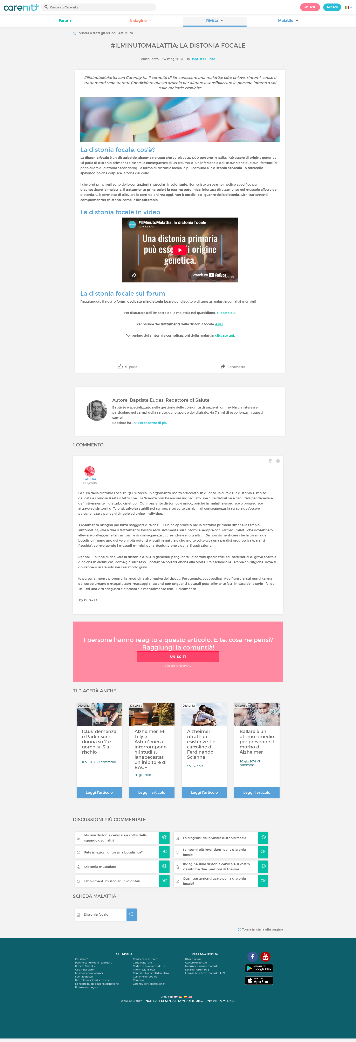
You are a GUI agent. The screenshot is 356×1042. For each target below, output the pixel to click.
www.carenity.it (133, 1000)
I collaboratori (84, 976)
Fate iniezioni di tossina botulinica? (113, 852)
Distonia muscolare (100, 867)
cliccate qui (226, 313)
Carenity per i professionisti (149, 983)
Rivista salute (193, 959)
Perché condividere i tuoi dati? (93, 962)
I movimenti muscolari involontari (112, 881)
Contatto (138, 980)
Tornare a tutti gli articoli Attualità (104, 33)
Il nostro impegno (86, 987)
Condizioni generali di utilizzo (151, 973)
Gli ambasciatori (85, 969)
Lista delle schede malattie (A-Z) (205, 973)
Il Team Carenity (85, 966)
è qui (219, 324)
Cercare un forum (196, 962)
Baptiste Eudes (203, 59)
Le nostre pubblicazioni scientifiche (97, 983)
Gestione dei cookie (145, 976)
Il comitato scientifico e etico (93, 980)
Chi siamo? (81, 959)
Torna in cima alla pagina (262, 929)
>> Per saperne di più (150, 423)
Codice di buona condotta (149, 966)
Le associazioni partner (89, 973)
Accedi (332, 7)
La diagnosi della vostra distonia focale (214, 838)
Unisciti (310, 7)
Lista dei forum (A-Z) (197, 969)
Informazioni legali (144, 969)
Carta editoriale (142, 962)
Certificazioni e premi (146, 959)
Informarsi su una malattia (201, 966)
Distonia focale (96, 914)
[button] (68, 22)
